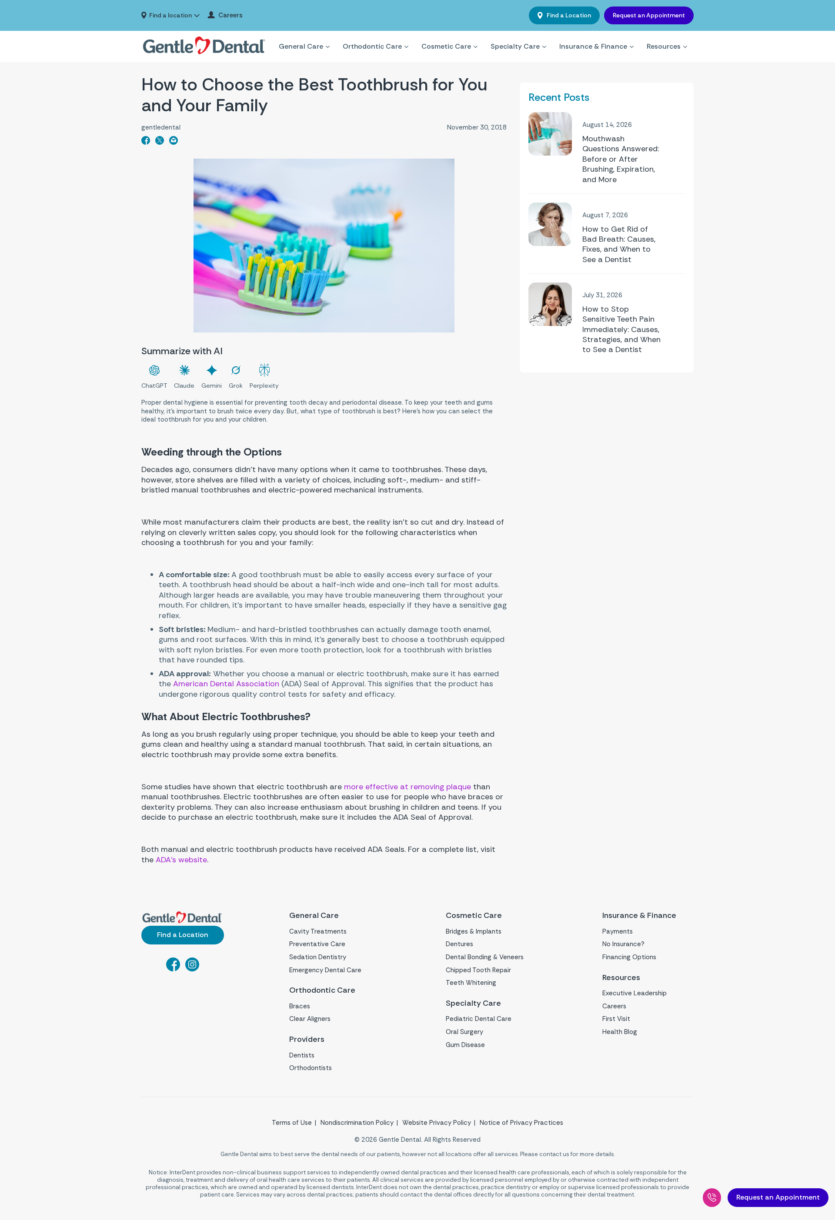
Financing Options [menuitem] (629, 957)
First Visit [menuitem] (616, 1018)
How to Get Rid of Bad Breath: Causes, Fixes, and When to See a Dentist (618, 244)
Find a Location (568, 15)
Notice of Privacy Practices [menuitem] (521, 1122)
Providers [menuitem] (306, 1039)
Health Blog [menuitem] (619, 1031)
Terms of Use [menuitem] (292, 1122)
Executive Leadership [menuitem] (634, 993)
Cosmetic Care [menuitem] (446, 46)
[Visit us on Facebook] (173, 969)
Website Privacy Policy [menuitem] (436, 1122)
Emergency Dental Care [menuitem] (325, 970)
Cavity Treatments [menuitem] (318, 931)
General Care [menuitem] (301, 46)
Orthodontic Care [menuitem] (372, 46)
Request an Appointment (649, 15)
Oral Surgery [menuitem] (464, 1031)
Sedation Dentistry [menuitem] (317, 957)
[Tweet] (159, 142)
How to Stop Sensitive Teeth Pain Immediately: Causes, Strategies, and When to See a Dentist (621, 329)
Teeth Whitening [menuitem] (471, 982)
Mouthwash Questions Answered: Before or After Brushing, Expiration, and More (620, 159)
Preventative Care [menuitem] (317, 944)
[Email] (173, 142)
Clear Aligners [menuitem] (310, 1018)
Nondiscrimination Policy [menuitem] (357, 1122)
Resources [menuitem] (664, 46)
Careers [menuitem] (230, 15)
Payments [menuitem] (617, 931)
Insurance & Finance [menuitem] (593, 46)
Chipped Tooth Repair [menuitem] (478, 970)
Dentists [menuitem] (301, 1055)
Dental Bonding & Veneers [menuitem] (485, 957)
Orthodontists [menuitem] (310, 1068)
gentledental (160, 127)
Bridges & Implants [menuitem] (473, 931)
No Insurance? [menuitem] (623, 944)
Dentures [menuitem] (459, 944)
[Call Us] (712, 1197)
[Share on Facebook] (145, 142)
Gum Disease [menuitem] (465, 1044)
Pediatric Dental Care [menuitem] (478, 1018)
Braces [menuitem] (299, 1006)
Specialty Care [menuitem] (515, 46)
